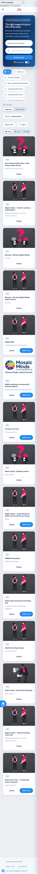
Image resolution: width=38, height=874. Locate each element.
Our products (22, 866)
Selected (8, 109)
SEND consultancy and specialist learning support (17, 385)
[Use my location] (8, 51)
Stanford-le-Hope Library (14, 648)
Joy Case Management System (17, 871)
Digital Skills (9, 342)
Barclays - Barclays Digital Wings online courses (17, 298)
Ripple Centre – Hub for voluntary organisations (17, 209)
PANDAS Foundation (12, 558)
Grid (9, 131)
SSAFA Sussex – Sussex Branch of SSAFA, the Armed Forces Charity (17, 515)
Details (19, 174)
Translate (16, 6)
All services (20, 109)
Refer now (26, 350)
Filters (23, 125)
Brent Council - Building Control (17, 471)
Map (27, 131)
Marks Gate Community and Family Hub (18, 602)
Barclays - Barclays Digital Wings (17, 255)
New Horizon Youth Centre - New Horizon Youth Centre (17, 164)
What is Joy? (10, 866)
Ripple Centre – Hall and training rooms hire (17, 734)
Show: (9, 125)
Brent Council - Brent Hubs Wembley (18, 690)
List (18, 131)
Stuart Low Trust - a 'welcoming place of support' (17, 781)
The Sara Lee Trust (12, 429)
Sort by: (14, 116)
